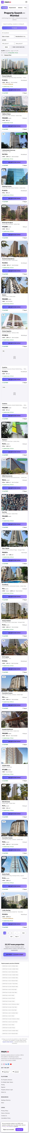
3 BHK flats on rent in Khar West (9, 989)
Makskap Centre (7, 186)
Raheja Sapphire (6, 331)
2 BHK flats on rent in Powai (8, 998)
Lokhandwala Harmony (8, 150)
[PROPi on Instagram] (4, 1064)
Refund (12, 1126)
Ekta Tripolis (5, 548)
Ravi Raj (4, 512)
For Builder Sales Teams (7, 1082)
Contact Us (4, 1115)
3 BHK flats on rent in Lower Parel (9, 1021)
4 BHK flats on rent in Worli (8, 1024)
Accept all (19, 1129)
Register (3, 1087)
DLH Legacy (5, 657)
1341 (11, 936)
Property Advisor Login (7, 1089)
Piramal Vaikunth (7, 76)
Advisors (20, 7)
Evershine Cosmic (7, 693)
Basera (4, 295)
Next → (17, 936)
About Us (3, 1092)
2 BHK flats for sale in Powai (8, 1027)
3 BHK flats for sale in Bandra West (10, 986)
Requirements (12, 7)
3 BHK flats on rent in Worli (8, 995)
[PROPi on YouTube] (11, 1064)
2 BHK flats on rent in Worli (8, 1016)
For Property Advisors (6, 1079)
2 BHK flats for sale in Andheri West (10, 969)
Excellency (5, 584)
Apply (6, 47)
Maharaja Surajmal (7, 222)
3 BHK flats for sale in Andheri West (10, 974)
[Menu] (26, 2)
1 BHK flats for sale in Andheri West (10, 1030)
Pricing (3, 1084)
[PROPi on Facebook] (8, 1064)
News (2, 1102)
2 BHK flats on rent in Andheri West (10, 966)
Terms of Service (5, 1113)
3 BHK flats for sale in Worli (8, 1001)
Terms (7, 1126)
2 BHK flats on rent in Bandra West (10, 980)
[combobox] (14, 33)
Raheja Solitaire (6, 620)
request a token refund (8, 1041)
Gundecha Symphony (8, 258)
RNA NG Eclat (6, 801)
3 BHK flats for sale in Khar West (9, 992)
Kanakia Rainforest (7, 729)
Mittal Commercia (7, 476)
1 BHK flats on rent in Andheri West (10, 1013)
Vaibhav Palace (6, 114)
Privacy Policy (4, 1110)
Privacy (4, 1126)
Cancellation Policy (5, 1118)
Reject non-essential (8, 1129)
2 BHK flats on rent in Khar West (9, 1010)
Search (15, 28)
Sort (2, 55)
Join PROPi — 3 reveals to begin (14, 954)
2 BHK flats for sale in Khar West (9, 1007)
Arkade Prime (6, 765)
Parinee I (4, 440)
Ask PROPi (5, 93)
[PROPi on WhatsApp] (1, 1064)
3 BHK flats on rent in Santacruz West (10, 1004)
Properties (4, 7)
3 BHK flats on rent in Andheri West (10, 977)
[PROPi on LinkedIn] (6, 1064)
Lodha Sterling (6, 910)
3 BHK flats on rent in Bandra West (10, 971)
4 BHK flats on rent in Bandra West (10, 1033)
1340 (23, 933)
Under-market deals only (18, 47)
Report (25, 93)
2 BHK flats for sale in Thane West (9, 983)
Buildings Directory (5, 1100)
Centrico (4, 367)
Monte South (6, 874)
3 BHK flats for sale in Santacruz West (10, 1018)
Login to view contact (14, 89)
